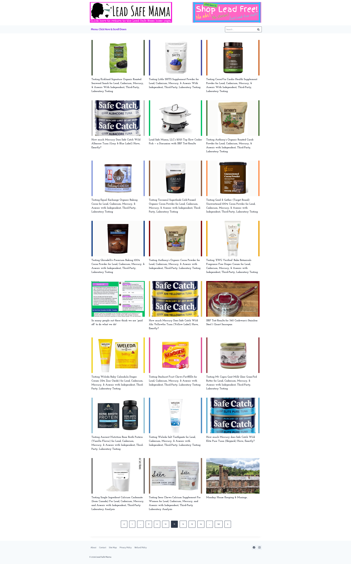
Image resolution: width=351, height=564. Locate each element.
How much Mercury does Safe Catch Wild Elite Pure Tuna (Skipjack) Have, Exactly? (230, 439)
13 (192, 524)
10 (165, 524)
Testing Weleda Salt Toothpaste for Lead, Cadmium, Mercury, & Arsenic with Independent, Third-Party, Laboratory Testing (174, 441)
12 (183, 524)
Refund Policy (141, 547)
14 (201, 524)
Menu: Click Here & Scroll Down (108, 29)
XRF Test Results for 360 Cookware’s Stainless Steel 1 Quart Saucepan (231, 322)
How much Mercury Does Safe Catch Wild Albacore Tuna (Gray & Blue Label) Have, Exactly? (115, 143)
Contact (102, 547)
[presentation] (118, 57)
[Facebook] (254, 547)
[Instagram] (259, 547)
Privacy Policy (126, 547)
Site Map (113, 547)
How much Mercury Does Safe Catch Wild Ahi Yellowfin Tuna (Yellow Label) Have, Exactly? (174, 324)
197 (218, 524)
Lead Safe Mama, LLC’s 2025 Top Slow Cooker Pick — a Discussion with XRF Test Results (175, 141)
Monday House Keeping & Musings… (227, 497)
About (93, 547)
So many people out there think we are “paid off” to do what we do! (117, 322)
